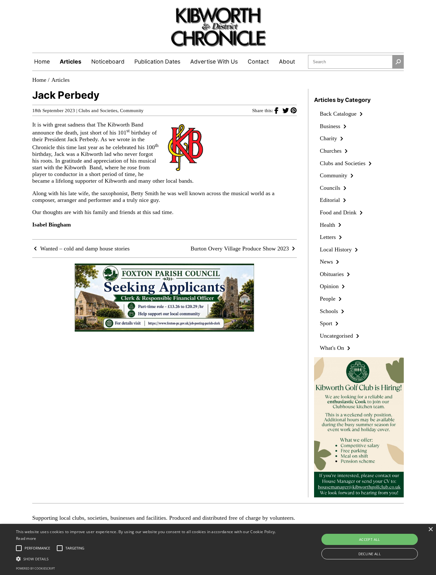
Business (331, 126)
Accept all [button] (369, 539)
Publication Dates (157, 61)
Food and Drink (339, 212)
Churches (331, 151)
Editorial (331, 200)
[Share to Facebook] (278, 110)
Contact (258, 61)
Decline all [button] (369, 553)
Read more (26, 538)
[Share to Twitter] (286, 110)
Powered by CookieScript (35, 568)
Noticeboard (107, 61)
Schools (330, 311)
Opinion (330, 286)
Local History (336, 249)
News (327, 261)
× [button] (430, 529)
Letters (328, 237)
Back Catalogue (339, 114)
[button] (147, 558)
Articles (70, 61)
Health (328, 225)
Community (132, 110)
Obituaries (332, 274)
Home (42, 61)
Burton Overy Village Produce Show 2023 (240, 248)
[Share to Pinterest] (293, 110)
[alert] (218, 549)
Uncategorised (337, 336)
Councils (331, 188)
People (328, 298)
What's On (333, 348)
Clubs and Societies (98, 110)
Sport (327, 323)
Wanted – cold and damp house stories (84, 248)
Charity (329, 138)
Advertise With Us (214, 61)
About (287, 61)
